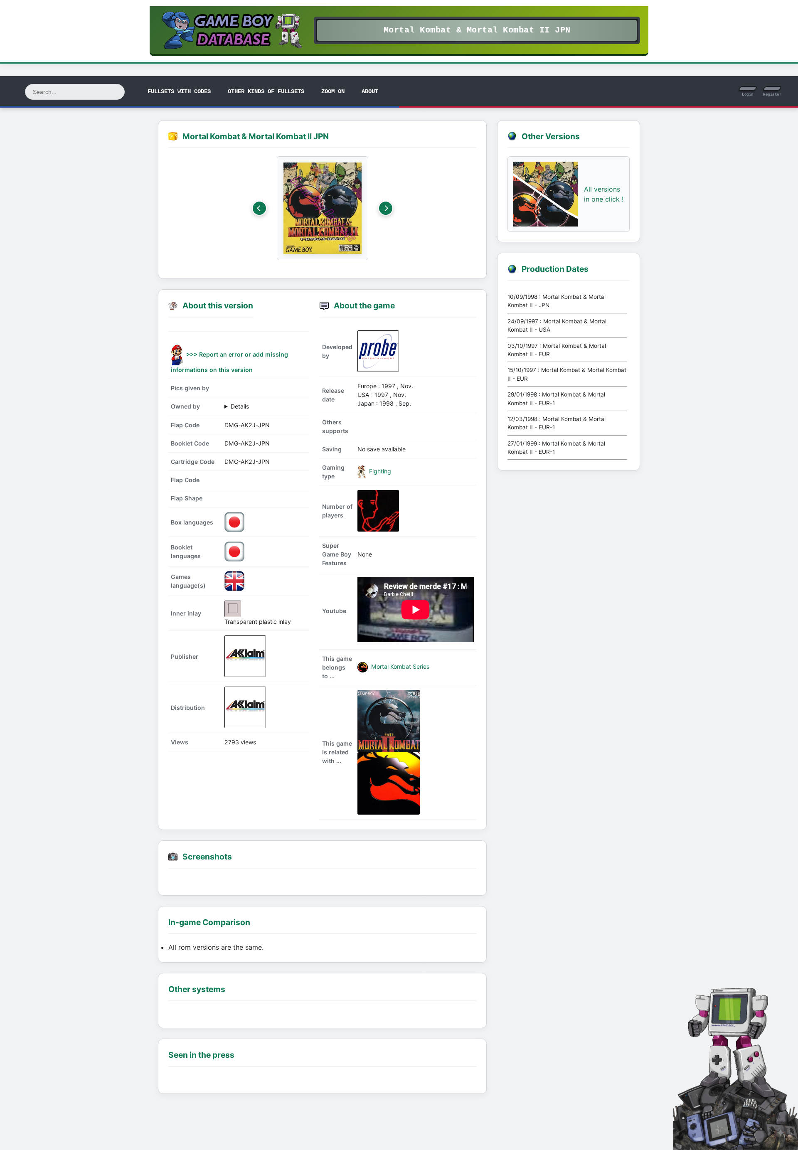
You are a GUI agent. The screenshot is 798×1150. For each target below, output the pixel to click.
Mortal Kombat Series (399, 666)
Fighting (379, 471)
